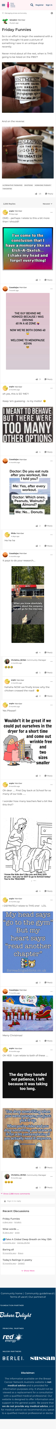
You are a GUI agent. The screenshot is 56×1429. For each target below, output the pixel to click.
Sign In (49, 5)
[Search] (31, 5)
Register (40, 5)
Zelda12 (21, 1263)
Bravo (20, 1253)
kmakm (13, 20)
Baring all (8, 1249)
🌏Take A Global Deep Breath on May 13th (27, 1239)
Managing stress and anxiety (16, 13)
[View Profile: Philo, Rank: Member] (7, 534)
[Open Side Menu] (3, 5)
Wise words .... (11, 1229)
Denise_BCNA (23, 1243)
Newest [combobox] (47, 204)
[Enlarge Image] (28, 87)
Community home (11, 1293)
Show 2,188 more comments (16, 1194)
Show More (29, 1271)
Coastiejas (14, 287)
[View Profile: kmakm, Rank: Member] (5, 21)
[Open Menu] (52, 13)
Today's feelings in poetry (17, 1260)
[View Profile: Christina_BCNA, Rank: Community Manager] (7, 661)
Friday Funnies (11, 1218)
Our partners (36, 1297)
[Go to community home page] (11, 5)
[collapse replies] (28, 209)
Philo (13, 533)
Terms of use (17, 1297)
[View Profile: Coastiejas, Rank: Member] (5, 288)
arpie (11, 211)
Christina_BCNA (18, 660)
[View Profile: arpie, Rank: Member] (5, 212)
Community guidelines (38, 1293)
